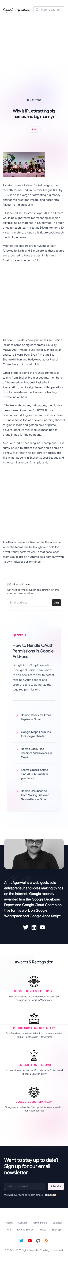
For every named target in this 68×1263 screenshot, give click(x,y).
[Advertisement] (34, 51)
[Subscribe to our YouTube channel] (30, 1241)
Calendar (57, 1222)
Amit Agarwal (15, 882)
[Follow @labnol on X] (21, 1241)
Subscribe (55, 1186)
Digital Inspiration (31, 1250)
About (9, 1222)
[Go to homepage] (17, 9)
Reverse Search (24, 1229)
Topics (42, 1229)
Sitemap (56, 1229)
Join (56, 602)
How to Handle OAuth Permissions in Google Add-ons (33, 651)
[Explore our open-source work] (38, 1241)
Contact (22, 1222)
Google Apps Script (45, 916)
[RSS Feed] (46, 1241)
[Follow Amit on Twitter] (25, 927)
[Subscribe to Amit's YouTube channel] (42, 927)
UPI (9, 1229)
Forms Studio (40, 1222)
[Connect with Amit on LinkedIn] (34, 927)
